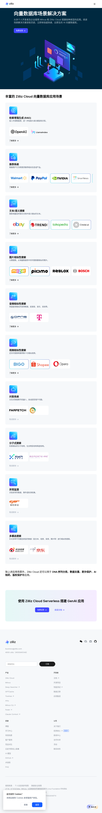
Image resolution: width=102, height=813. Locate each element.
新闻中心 (57, 735)
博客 (7, 726)
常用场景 (8, 735)
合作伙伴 (57, 740)
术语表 (7, 762)
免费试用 (19, 30)
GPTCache (9, 692)
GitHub (8, 758)
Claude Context (11, 714)
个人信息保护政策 (22, 786)
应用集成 (57, 696)
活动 (55, 744)
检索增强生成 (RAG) (20, 117)
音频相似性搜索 (17, 303)
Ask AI (93, 807)
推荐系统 (14, 164)
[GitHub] (95, 641)
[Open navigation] (94, 4)
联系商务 (57, 749)
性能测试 (57, 687)
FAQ (7, 767)
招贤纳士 (57, 731)
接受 (37, 805)
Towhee (8, 696)
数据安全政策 (36, 786)
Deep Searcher (11, 687)
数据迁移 (57, 692)
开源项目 (57, 682)
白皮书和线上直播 (12, 749)
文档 (55, 678)
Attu (7, 701)
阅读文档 (58, 610)
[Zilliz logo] (9, 4)
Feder (7, 710)
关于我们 (57, 726)
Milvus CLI (9, 705)
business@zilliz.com (13, 649)
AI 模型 (8, 753)
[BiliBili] (90, 641)
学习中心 (8, 731)
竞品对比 (8, 744)
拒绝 (26, 805)
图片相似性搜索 (17, 257)
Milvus (8, 682)
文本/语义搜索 (17, 210)
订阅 (47, 664)
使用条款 (8, 786)
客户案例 (8, 740)
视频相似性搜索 (17, 350)
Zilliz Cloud (9, 678)
